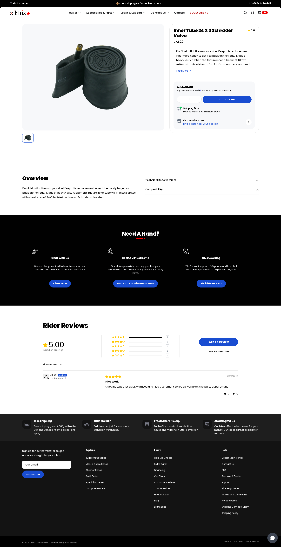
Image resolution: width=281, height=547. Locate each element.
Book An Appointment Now (135, 283)
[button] (27, 77)
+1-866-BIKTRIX (211, 283)
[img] (113, 377)
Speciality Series (95, 482)
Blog (156, 500)
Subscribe (33, 474)
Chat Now (60, 283)
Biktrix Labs (160, 506)
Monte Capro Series (97, 464)
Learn (157, 450)
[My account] (252, 13)
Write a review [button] (218, 342)
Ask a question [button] (218, 351)
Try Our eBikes (162, 488)
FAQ (224, 470)
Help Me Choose (163, 457)
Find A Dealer (21, 3)
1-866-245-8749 (261, 3)
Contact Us (228, 464)
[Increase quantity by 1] (198, 99)
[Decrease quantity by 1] (180, 99)
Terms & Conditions (233, 541)
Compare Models (95, 488)
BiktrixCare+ (160, 464)
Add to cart (227, 99)
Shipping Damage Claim (235, 506)
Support (226, 482)
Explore (90, 450)
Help (224, 450)
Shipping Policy (230, 513)
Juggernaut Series (96, 457)
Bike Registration (231, 488)
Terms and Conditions (234, 494)
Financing (159, 470)
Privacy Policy (229, 500)
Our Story (159, 476)
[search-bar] (245, 13)
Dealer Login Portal (232, 457)
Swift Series (92, 476)
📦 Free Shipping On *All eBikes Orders (138, 3)
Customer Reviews (164, 482)
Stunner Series (94, 470)
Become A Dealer (231, 476)
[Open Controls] (272, 538)
